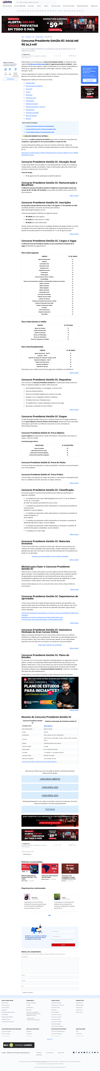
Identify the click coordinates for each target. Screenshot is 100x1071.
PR (60, 10)
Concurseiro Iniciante (69, 6)
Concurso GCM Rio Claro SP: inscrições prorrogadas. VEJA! (41, 129)
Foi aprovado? (33, 1019)
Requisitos (29, 95)
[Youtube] (84, 1053)
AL (20, 10)
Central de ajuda (32, 1002)
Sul (33, 36)
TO (82, 10)
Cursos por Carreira (56, 1017)
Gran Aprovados (55, 6)
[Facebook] (92, 1053)
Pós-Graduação (55, 1012)
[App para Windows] (73, 1053)
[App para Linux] (76, 1053)
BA (27, 10)
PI (57, 10)
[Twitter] (95, 1053)
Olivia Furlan (24, 880)
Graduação (54, 1009)
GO (37, 10)
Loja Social (4, 1009)
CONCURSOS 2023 (50, 795)
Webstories (94, 6)
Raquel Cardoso (45, 879)
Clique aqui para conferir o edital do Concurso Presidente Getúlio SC (39, 761)
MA (40, 10)
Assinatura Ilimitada (56, 1002)
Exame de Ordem (55, 1007)
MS (45, 10)
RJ (62, 10)
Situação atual (30, 83)
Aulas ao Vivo (79, 1007)
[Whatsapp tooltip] (89, 1053)
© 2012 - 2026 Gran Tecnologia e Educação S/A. (16, 1052)
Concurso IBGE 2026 (19, 6)
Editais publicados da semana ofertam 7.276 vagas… (29, 877)
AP (25, 10)
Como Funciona (5, 1005)
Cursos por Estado (55, 1019)
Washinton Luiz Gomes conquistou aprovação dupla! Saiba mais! (42, 617)
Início (22, 36)
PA (50, 10)
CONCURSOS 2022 (50, 787)
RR (70, 10)
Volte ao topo (74, 196)
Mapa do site (61, 1052)
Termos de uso (50, 1052)
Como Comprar (5, 1007)
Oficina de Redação (56, 1024)
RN (65, 10)
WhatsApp (30, 1007)
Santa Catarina (39, 36)
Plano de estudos (31, 116)
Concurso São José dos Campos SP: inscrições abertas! (40, 126)
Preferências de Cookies (8, 1021)
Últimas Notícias (7, 6)
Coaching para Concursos (57, 1005)
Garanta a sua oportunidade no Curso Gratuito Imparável (50, 556)
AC (17, 10)
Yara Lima (64, 880)
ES (35, 10)
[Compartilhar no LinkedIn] (73, 56)
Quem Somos (5, 1002)
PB (53, 10)
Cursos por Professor (56, 1021)
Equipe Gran (26, 54)
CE (30, 10)
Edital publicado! (48, 726)
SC (74, 10)
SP (79, 10)
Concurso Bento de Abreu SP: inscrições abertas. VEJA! (40, 132)
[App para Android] (81, 1053)
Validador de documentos (8, 1012)
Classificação (30, 101)
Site (22, 986)
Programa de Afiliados (7, 1017)
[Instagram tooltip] (87, 1053)
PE (55, 10)
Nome (23, 975)
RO (67, 10)
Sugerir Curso (79, 1012)
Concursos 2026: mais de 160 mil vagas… (50, 876)
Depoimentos (30, 110)
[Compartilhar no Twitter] (71, 56)
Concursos (31, 6)
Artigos (46, 6)
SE (77, 10)
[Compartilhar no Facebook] (69, 56)
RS (72, 10)
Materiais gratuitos (82, 6)
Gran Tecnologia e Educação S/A (40, 1061)
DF (32, 10)
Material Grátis (79, 1005)
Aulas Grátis (79, 1009)
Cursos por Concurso (56, 1014)
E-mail (23, 980)
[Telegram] (97, 1053)
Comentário (24, 956)
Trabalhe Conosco (6, 1019)
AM (22, 10)
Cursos (39, 6)
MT (48, 10)
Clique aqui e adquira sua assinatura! (50, 645)
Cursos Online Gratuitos (57, 1026)
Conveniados (5, 1014)
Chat (29, 1005)
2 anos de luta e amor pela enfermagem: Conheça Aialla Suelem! (42, 619)
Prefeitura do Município (37, 64)
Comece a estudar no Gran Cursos (50, 822)
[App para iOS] (79, 1053)
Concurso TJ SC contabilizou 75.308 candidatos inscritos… (69, 877)
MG (43, 10)
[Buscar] (17, 2)
